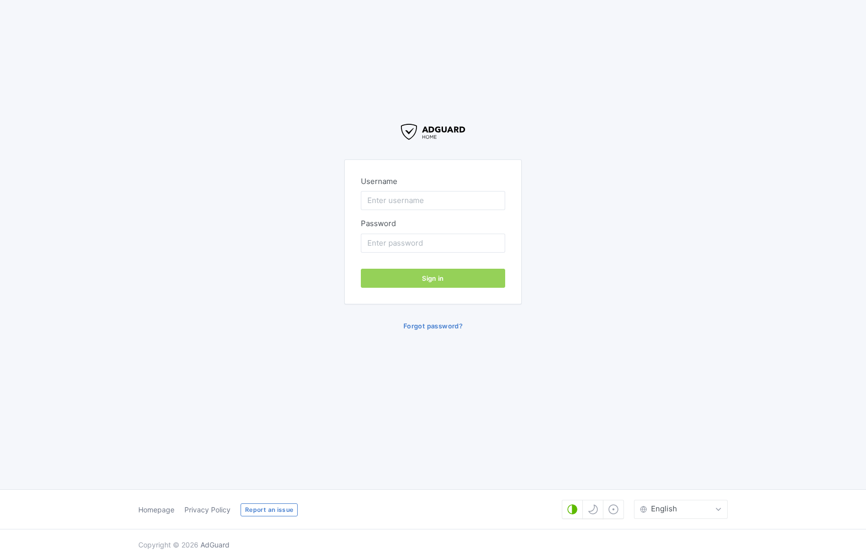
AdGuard (215, 544)
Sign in (433, 278)
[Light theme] (613, 509)
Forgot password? (433, 326)
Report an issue (269, 509)
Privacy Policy (207, 509)
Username (379, 181)
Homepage (156, 509)
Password (378, 223)
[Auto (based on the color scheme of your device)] (572, 509)
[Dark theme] (592, 509)
